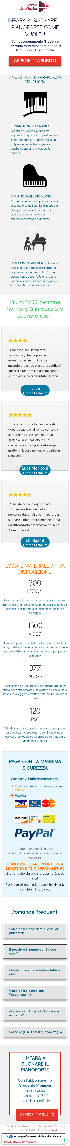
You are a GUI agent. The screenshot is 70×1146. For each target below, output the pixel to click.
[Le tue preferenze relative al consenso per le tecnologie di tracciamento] (64, 1140)
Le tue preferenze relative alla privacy (37, 1136)
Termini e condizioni (51, 1130)
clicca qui (42, 889)
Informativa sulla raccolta (20, 1142)
